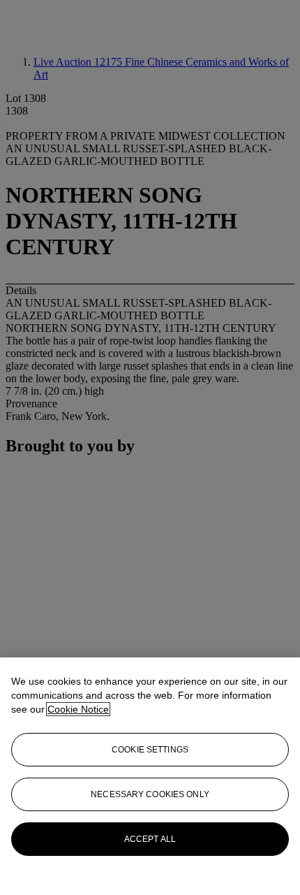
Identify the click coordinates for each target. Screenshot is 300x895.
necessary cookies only (150, 794)
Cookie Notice (78, 709)
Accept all (150, 839)
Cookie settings (150, 750)
